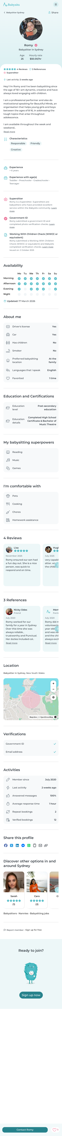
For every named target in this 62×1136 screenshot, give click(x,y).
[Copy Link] (46, 845)
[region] (31, 699)
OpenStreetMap (46, 717)
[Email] (40, 845)
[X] (11, 845)
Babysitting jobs (39, 913)
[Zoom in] (53, 683)
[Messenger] (23, 845)
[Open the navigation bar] (56, 4)
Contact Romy (25, 1129)
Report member (15, 930)
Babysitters (10, 913)
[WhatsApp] (29, 845)
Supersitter (12, 72)
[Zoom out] (53, 689)
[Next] (57, 565)
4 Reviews (21, 69)
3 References (39, 69)
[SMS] (34, 845)
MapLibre (33, 717)
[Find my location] (53, 697)
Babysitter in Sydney (31, 49)
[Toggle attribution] (55, 717)
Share (54, 12)
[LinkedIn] (17, 845)
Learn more (47, 247)
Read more (9, 131)
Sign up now (31, 995)
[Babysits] (11, 4)
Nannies (23, 913)
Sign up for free (33, 930)
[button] (21, 565)
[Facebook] (5, 845)
